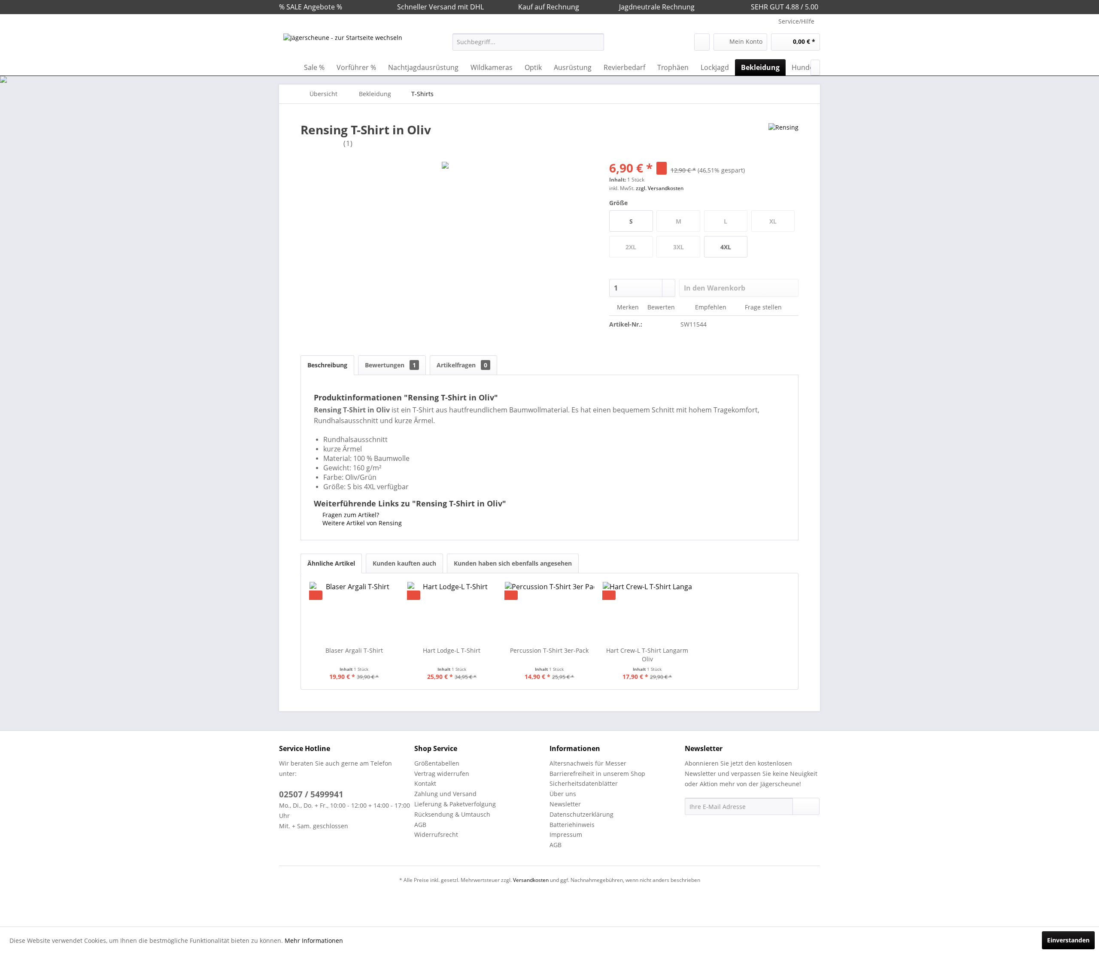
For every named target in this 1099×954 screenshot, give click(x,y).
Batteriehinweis (572, 825)
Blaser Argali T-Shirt (354, 650)
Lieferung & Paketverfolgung (455, 804)
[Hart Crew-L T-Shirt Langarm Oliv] (647, 612)
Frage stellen (763, 307)
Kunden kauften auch (404, 563)
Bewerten (661, 307)
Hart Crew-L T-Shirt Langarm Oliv (647, 654)
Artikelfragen (462, 365)
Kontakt (425, 783)
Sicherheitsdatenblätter (584, 783)
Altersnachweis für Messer (588, 763)
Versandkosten (531, 880)
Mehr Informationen (314, 940)
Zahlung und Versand (445, 794)
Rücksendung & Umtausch (452, 814)
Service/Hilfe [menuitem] (796, 21)
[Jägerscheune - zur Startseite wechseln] (342, 44)
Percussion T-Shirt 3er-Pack (549, 650)
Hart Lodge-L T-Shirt (451, 650)
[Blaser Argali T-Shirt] (354, 612)
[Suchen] (596, 42)
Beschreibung (327, 365)
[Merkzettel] (702, 42)
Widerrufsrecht (436, 834)
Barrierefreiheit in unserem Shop (597, 773)
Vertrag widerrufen (441, 773)
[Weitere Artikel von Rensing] (783, 138)
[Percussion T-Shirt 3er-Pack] (549, 612)
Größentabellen (436, 763)
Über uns (563, 794)
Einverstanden (1068, 940)
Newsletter (565, 804)
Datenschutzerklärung (581, 814)
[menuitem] (528, 42)
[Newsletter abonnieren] (806, 806)
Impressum (566, 834)
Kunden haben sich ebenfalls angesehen (513, 563)
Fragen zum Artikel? (350, 515)
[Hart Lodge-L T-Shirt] (452, 612)
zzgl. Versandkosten (659, 188)
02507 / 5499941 (311, 794)
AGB (420, 825)
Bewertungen (390, 365)
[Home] (287, 67)
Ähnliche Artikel (331, 563)
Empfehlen (710, 307)
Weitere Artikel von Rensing (361, 523)
